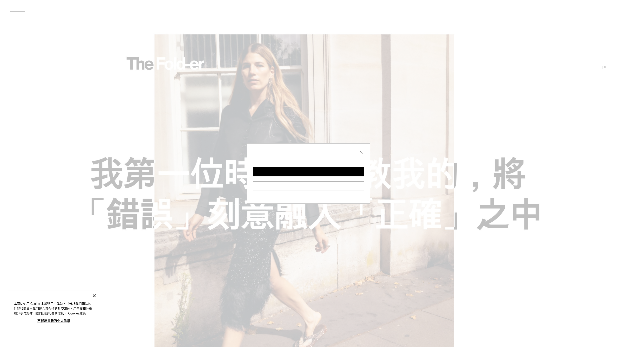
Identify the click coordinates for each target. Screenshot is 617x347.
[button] (308, 171)
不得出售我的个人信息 (53, 321)
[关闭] (94, 296)
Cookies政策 (77, 313)
